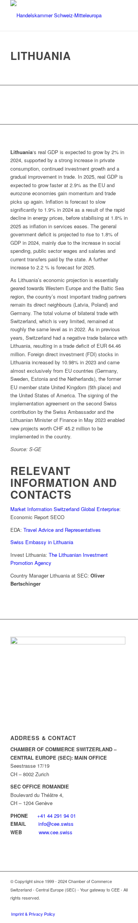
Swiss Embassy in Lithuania (41, 542)
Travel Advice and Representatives (62, 529)
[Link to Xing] (99, 905)
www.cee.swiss (55, 832)
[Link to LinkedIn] (110, 905)
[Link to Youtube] (122, 905)
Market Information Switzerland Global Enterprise (64, 509)
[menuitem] (31, 914)
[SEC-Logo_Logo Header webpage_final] (57, 15)
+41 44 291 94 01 (56, 815)
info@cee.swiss (56, 823)
